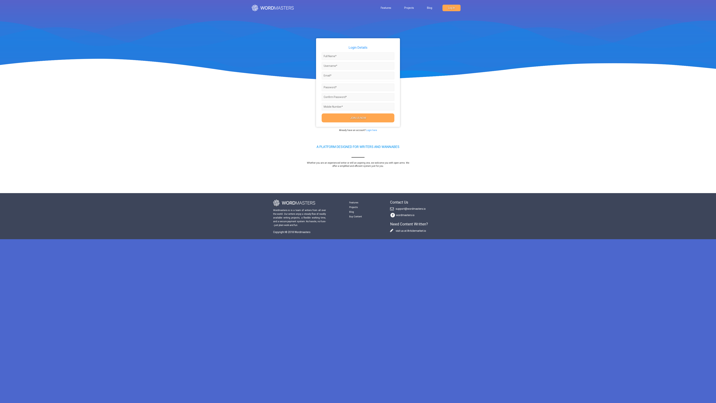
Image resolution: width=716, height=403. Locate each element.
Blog (429, 7)
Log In (451, 7)
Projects (409, 7)
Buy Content (355, 216)
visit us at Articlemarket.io (410, 230)
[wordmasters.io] (392, 214)
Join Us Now (358, 117)
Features (386, 7)
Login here (371, 130)
